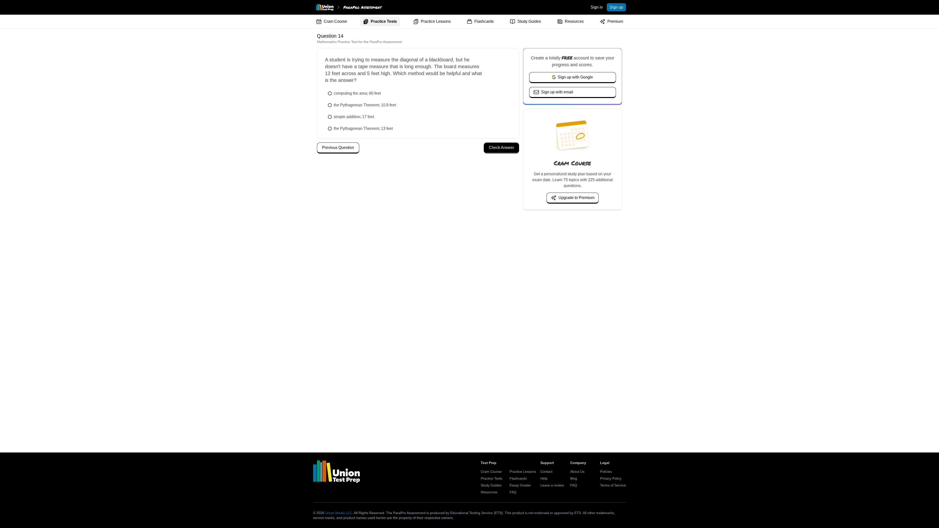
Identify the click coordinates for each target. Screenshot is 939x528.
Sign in (597, 7)
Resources (574, 21)
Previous (338, 147)
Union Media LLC (338, 513)
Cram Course (335, 21)
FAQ (513, 492)
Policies (606, 471)
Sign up (616, 7)
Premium (615, 21)
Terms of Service (613, 485)
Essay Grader (520, 485)
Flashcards (484, 21)
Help (544, 478)
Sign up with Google (575, 77)
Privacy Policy (610, 478)
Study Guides (529, 21)
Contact (546, 471)
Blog (573, 478)
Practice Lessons (436, 21)
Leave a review (552, 485)
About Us (577, 471)
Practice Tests (384, 21)
